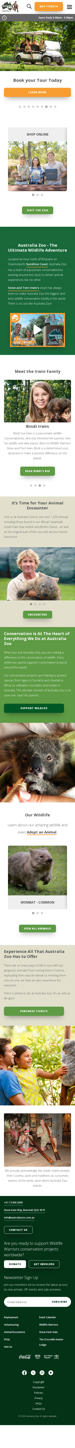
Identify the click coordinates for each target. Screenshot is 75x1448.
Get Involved (44, 1264)
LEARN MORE (37, 92)
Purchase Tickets (34, 1011)
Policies (38, 1392)
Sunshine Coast (37, 264)
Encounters (37, 614)
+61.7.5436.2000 (13, 1202)
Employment (11, 1317)
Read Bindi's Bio (37, 471)
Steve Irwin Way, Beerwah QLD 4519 (24, 1210)
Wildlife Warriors (48, 1324)
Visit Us (8, 1346)
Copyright (38, 1382)
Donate (15, 1264)
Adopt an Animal (41, 832)
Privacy (39, 1398)
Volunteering (11, 1324)
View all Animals (37, 928)
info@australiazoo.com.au (19, 1217)
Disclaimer (39, 1387)
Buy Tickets (49, 6)
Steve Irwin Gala (48, 1332)
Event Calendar (47, 1317)
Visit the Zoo (37, 210)
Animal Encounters (14, 1332)
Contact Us (18, 1230)
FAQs (7, 1339)
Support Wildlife (34, 708)
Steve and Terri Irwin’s (23, 288)
